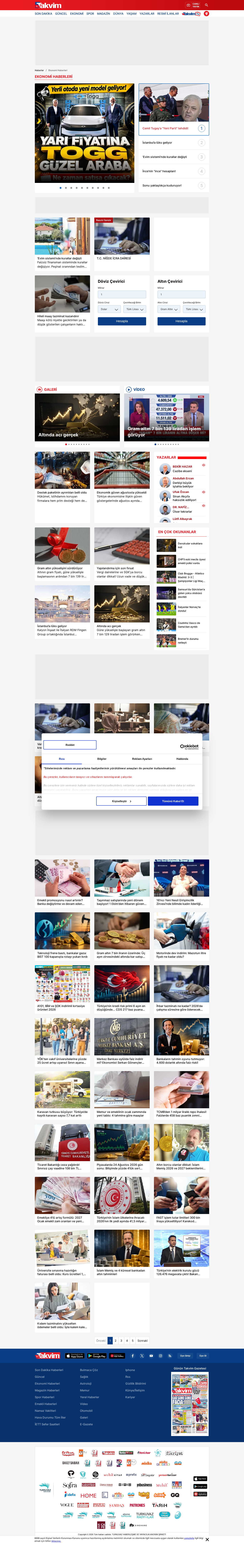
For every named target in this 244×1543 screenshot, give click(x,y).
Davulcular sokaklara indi (190, 545)
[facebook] (133, 1356)
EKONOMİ (76, 13)
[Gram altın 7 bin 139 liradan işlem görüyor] (166, 417)
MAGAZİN (103, 13)
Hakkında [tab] (182, 758)
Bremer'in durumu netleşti (188, 640)
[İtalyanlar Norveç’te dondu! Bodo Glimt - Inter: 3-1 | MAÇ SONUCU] (166, 608)
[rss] (170, 1356)
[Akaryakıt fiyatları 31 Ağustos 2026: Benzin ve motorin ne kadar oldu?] (93, 188)
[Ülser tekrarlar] (165, 509)
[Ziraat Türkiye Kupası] (206, 13)
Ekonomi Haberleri (47, 1383)
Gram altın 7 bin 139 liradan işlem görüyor (164, 431)
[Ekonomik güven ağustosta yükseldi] (122, 470)
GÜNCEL (61, 13)
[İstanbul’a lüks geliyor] (62, 603)
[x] (142, 1356)
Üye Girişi (185, 1356)
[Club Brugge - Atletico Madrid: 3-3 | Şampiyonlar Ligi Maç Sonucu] (166, 577)
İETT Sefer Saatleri (47, 1424)
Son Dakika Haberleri (49, 1370)
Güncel (39, 1377)
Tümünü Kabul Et (173, 800)
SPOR (90, 13)
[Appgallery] (117, 1356)
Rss (127, 1377)
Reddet (70, 744)
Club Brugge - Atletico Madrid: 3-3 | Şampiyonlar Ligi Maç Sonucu (191, 577)
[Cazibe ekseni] (165, 469)
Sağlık (84, 1377)
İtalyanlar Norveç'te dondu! (189, 608)
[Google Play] (97, 1356)
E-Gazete (86, 1424)
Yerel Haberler (89, 1397)
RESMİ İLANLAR (168, 13)
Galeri (84, 1417)
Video (84, 1404)
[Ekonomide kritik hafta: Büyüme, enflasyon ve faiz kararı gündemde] (77, 188)
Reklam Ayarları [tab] (142, 758)
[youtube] (151, 1356)
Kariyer (130, 1397)
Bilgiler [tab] (101, 758)
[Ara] (206, 5)
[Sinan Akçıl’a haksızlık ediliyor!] (165, 496)
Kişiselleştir (119, 800)
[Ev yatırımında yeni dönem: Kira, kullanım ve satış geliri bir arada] (109, 188)
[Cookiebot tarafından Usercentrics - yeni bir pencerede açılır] (182, 747)
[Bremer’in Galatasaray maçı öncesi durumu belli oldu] (166, 640)
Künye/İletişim (135, 1390)
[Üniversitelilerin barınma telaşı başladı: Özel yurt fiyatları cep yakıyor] (82, 188)
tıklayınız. (56, 1541)
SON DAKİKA (43, 13)
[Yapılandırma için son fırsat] (122, 546)
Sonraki (143, 1340)
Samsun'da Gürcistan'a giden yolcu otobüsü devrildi (191, 593)
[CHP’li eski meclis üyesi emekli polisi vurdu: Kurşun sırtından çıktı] (166, 561)
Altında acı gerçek (58, 434)
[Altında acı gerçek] (77, 417)
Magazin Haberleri (47, 1390)
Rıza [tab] (61, 758)
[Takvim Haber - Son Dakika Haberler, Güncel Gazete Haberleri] (47, 5)
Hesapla (122, 321)
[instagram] (160, 1356)
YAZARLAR (147, 13)
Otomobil (86, 1410)
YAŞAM (131, 13)
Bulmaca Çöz (89, 1370)
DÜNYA (118, 13)
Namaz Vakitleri (45, 1410)
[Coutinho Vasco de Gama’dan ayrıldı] (166, 624)
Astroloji (85, 1383)
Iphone (130, 1370)
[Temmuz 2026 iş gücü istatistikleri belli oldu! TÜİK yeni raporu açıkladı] (66, 188)
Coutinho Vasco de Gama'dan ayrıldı (189, 624)
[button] (38, 420)
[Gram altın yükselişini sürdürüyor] (62, 546)
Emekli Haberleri (46, 1404)
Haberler (39, 70)
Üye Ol (203, 1356)
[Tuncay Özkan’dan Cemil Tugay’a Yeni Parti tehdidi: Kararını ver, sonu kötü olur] (174, 103)
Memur (84, 1390)
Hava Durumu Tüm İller (50, 1417)
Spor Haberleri (44, 1397)
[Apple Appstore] (75, 1356)
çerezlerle (189, 1538)
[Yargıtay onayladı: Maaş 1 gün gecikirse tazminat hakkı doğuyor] (62, 294)
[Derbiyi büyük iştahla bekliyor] (165, 482)
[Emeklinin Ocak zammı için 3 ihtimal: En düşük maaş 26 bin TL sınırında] (87, 188)
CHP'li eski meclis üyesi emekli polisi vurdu (191, 561)
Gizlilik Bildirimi (135, 1383)
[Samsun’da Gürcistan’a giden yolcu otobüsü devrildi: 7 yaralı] (166, 593)
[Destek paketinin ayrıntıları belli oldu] (62, 470)
